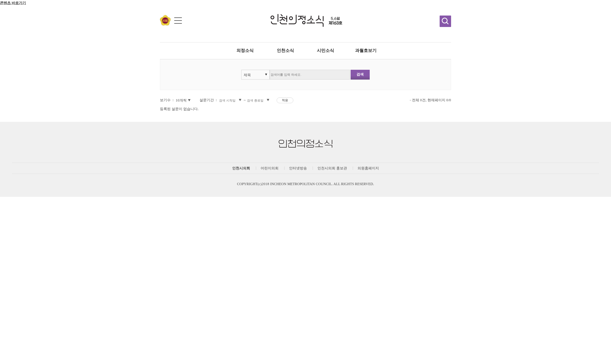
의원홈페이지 (368, 168)
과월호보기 (366, 50)
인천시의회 (241, 168)
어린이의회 (270, 168)
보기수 (165, 100)
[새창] (165, 24)
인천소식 (285, 50)
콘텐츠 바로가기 (13, 3)
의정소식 (245, 50)
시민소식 (325, 50)
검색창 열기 (445, 21)
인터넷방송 (298, 168)
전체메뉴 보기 (178, 20)
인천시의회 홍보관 (332, 168)
